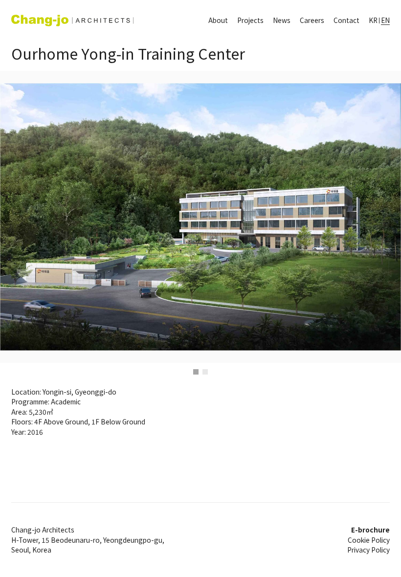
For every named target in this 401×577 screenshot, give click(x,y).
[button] (50, 216)
